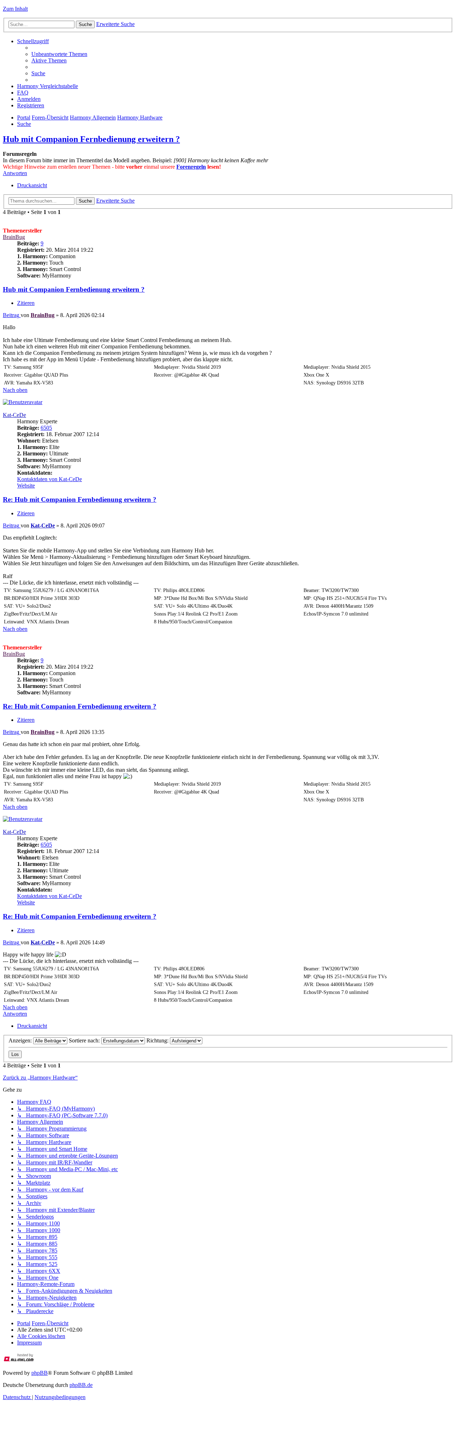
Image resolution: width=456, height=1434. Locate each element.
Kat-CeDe (14, 415)
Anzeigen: (21, 1040)
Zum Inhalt (15, 9)
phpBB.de (81, 1385)
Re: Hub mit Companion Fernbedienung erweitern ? (79, 499)
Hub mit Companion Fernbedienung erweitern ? (91, 139)
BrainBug (14, 237)
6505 (46, 428)
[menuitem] (59, 54)
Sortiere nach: (85, 1040)
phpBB (39, 1373)
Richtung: (158, 1040)
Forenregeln (191, 167)
